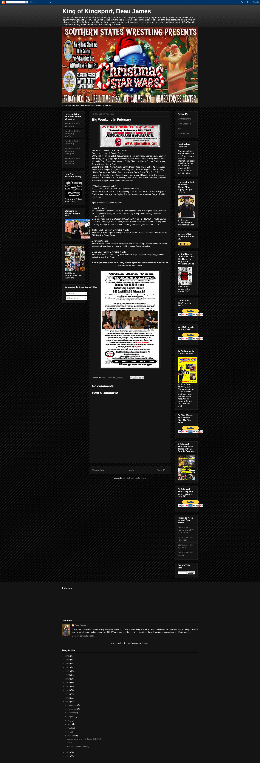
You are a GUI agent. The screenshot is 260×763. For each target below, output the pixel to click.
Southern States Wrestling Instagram (72, 151)
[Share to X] (136, 377)
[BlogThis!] (134, 377)
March (71, 732)
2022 (67, 667)
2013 (67, 702)
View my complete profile (83, 636)
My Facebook (184, 124)
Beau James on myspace (185, 546)
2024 (67, 660)
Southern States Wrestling (72, 124)
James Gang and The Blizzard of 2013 (84, 739)
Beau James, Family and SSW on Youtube (185, 530)
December (72, 705)
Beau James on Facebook (185, 538)
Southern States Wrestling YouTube (72, 133)
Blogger (145, 643)
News (69, 743)
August (71, 716)
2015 (67, 694)
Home (130, 470)
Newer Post (98, 470)
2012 (67, 752)
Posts (71, 293)
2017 (67, 686)
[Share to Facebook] (139, 377)
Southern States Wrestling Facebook (72, 161)
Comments (73, 298)
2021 (67, 671)
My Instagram (184, 119)
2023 (67, 663)
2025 (67, 656)
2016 (67, 690)
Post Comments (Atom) (136, 478)
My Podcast (183, 133)
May (70, 724)
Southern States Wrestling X (72, 142)
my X (180, 128)
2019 (67, 679)
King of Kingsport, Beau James (106, 11)
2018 (67, 682)
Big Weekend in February (78, 747)
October (71, 713)
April (70, 728)
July (70, 720)
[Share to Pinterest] (142, 377)
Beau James (80, 625)
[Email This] (131, 377)
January (71, 736)
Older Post (162, 470)
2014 (67, 698)
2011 (67, 756)
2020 (67, 675)
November (72, 709)
